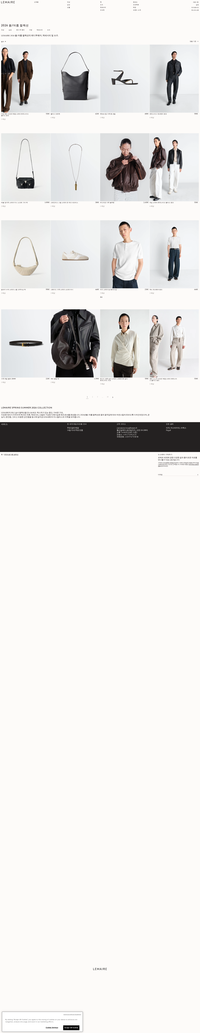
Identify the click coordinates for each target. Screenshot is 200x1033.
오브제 (102, 10)
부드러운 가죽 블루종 (107, 202)
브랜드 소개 (137, 10)
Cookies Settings (52, 1027)
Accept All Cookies (71, 1027)
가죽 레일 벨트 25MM (8, 379)
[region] (42, 1022)
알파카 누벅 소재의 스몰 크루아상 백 (13, 289)
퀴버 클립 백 (55, 379)
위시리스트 (195, 10)
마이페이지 (195, 7)
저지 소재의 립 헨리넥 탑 (108, 289)
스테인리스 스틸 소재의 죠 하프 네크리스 (64, 202)
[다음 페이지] (113, 397)
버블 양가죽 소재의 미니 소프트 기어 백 (14, 202)
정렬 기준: (193, 41)
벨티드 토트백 (55, 114)
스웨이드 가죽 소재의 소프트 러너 (62, 289)
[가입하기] (198, 475)
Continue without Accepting (72, 1014)
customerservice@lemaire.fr (127, 428)
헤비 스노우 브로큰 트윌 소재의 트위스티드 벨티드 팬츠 (163, 379)
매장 (134, 7)
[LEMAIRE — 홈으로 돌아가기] (8, 2)
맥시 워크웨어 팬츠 (156, 289)
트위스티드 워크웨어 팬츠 (158, 114)
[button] (196, 2)
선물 (68, 7)
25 (107, 397)
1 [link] (87, 397)
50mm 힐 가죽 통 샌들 (108, 114)
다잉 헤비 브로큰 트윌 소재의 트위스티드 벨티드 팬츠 (15, 114)
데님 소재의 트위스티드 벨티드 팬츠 (162, 202)
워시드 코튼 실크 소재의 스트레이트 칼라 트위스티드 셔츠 (114, 379)
